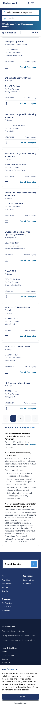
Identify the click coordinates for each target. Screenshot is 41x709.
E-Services (27, 584)
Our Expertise (7, 603)
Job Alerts (5, 587)
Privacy (4, 652)
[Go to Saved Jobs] (32, 3)
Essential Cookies (20, 703)
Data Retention (8, 655)
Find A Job (6, 580)
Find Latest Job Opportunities (13, 631)
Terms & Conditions (9, 648)
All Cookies (20, 697)
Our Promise (6, 607)
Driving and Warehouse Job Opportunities (18, 636)
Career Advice (28, 580)
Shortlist (5, 591)
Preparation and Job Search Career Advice (18, 640)
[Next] (35, 418)
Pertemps (31, 445)
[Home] (10, 3)
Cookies (5, 659)
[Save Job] (6, 67)
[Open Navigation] (37, 3)
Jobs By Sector (7, 584)
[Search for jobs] (28, 3)
